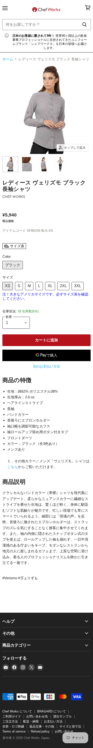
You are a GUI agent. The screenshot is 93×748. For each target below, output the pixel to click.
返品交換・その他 (41, 726)
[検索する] (84, 24)
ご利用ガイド (11, 716)
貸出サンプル (62, 716)
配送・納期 (31, 721)
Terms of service (14, 731)
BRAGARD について (51, 711)
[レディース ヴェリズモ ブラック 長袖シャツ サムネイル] (10, 164)
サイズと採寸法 (70, 726)
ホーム (7, 59)
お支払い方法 (53, 721)
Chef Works (13, 196)
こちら (12, 467)
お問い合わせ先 (37, 716)
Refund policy (40, 731)
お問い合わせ (64, 731)
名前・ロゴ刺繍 (13, 726)
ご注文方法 (10, 721)
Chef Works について (17, 711)
